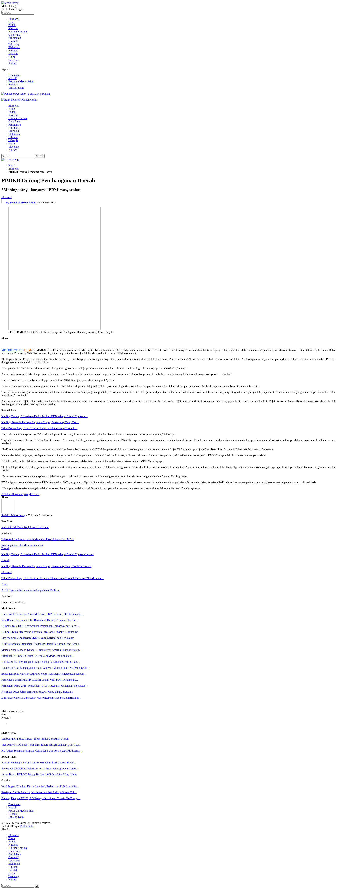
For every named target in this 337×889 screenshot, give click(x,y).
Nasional (13, 28)
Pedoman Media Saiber (21, 81)
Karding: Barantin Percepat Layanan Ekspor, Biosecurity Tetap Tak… (40, 422)
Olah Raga (14, 34)
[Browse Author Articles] (8, 512)
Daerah (5, 548)
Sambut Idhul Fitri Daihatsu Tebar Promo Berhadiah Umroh (35, 738)
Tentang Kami (16, 87)
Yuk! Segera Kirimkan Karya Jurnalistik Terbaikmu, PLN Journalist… (40, 786)
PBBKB (34, 494)
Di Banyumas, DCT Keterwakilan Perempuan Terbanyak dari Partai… (40, 625)
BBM (4, 494)
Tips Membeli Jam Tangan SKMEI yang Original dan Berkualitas (37, 637)
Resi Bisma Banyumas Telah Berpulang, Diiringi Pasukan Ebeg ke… (39, 619)
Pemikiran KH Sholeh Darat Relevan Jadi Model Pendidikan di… (37, 655)
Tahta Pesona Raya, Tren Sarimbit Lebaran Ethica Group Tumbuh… (39, 428)
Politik (12, 25)
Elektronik (14, 47)
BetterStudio (27, 826)
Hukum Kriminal (17, 31)
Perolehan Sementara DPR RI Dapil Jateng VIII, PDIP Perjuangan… (39, 679)
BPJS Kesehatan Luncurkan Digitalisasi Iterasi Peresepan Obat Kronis (40, 643)
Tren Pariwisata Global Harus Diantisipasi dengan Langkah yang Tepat (40, 744)
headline (12, 494)
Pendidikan (14, 37)
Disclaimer (14, 75)
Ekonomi (13, 18)
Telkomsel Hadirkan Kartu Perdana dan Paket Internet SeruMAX (37, 539)
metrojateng (23, 494)
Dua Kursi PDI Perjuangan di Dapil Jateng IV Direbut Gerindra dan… (40, 661)
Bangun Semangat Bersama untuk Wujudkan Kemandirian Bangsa (38, 762)
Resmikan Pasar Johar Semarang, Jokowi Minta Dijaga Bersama (37, 691)
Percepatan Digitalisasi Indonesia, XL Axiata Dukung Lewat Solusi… (40, 768)
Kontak (12, 78)
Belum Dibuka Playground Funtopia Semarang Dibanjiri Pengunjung (39, 631)
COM (27, 349)
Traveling (13, 59)
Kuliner (12, 63)
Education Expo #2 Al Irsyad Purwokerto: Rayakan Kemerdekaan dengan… (43, 673)
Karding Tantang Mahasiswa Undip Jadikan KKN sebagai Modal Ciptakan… (44, 416)
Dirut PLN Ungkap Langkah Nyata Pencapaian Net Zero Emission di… (41, 697)
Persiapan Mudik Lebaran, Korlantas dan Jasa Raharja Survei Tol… (39, 792)
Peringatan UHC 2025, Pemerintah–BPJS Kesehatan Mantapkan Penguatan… (44, 685)
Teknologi (14, 44)
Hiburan (13, 50)
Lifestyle (13, 53)
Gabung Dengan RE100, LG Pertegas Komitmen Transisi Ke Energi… (40, 798)
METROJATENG (12, 349)
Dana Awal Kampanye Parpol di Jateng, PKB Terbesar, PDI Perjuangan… (42, 614)
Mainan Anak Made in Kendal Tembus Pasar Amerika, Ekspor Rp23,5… (41, 649)
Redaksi (12, 84)
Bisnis (11, 22)
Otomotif (13, 40)
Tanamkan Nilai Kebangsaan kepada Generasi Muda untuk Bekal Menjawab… (45, 667)
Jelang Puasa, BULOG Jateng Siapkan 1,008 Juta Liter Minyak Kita (39, 774)
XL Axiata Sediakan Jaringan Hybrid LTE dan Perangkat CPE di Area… (41, 750)
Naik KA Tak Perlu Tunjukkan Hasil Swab (25, 527)
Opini (11, 56)
